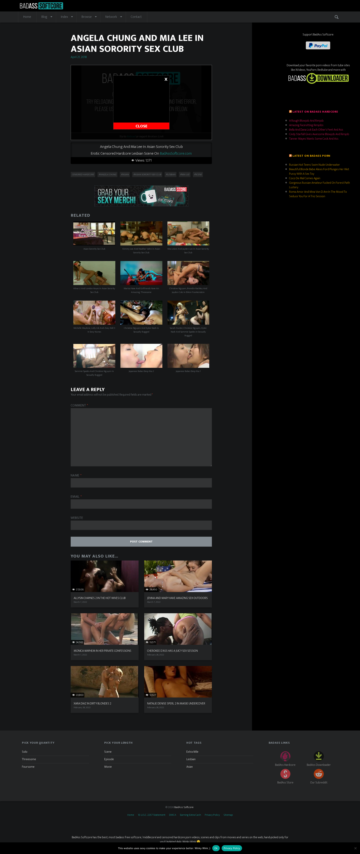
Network (111, 17)
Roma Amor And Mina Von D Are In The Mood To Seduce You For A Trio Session (318, 194)
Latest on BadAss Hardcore (315, 111)
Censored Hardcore (83, 174)
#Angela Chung (107, 174)
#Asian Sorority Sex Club (147, 174)
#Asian (125, 174)
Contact (136, 17)
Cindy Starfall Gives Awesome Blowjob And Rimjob (319, 134)
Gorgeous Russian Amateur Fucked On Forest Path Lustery (319, 185)
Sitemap (228, 815)
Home (27, 17)
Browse (87, 17)
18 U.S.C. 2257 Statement (151, 815)
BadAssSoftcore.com (176, 153)
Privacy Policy (212, 815)
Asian (189, 766)
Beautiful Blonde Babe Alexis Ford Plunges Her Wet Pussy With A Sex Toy (319, 171)
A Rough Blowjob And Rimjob (306, 120)
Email (76, 496)
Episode (109, 759)
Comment (79, 405)
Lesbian (191, 759)
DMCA (172, 815)
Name (76, 475)
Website (77, 518)
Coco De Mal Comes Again (304, 178)
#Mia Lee (184, 174)
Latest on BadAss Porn (311, 155)
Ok (216, 848)
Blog (44, 17)
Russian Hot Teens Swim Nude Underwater (314, 164)
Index (64, 17)
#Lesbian (170, 174)
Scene (108, 751)
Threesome (29, 759)
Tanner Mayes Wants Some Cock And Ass (313, 138)
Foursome (28, 766)
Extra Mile (192, 751)
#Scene (198, 174)
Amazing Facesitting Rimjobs (306, 125)
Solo (24, 751)
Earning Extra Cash (190, 815)
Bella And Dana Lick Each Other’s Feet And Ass (316, 129)
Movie (108, 766)
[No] (355, 848)
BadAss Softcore (184, 807)
